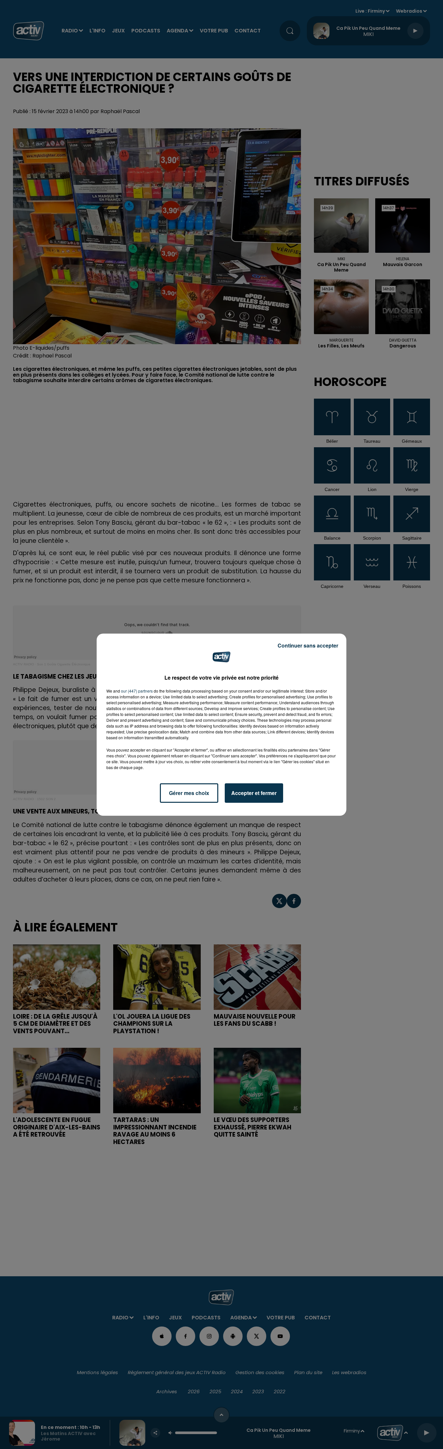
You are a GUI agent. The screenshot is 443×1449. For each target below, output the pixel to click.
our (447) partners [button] (137, 691)
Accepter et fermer (254, 793)
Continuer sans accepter (308, 645)
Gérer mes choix (189, 793)
